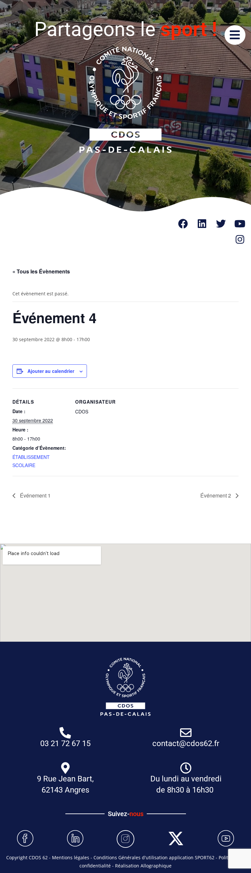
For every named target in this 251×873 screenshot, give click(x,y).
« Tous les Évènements (41, 271)
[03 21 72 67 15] (65, 732)
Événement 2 (216, 495)
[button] (234, 35)
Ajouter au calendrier (50, 371)
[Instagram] (240, 239)
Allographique (156, 866)
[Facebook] (183, 224)
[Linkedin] (202, 224)
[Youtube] (240, 224)
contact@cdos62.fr (185, 743)
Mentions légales (70, 857)
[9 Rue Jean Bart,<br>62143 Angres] (65, 768)
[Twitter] (221, 224)
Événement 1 (35, 495)
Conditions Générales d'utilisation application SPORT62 (153, 857)
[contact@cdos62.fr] (186, 732)
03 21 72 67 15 (65, 743)
